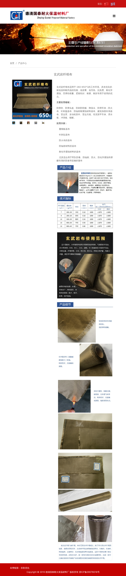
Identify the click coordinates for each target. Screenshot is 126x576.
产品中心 (22, 63)
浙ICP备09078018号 (89, 572)
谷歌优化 (25, 567)
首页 (12, 63)
